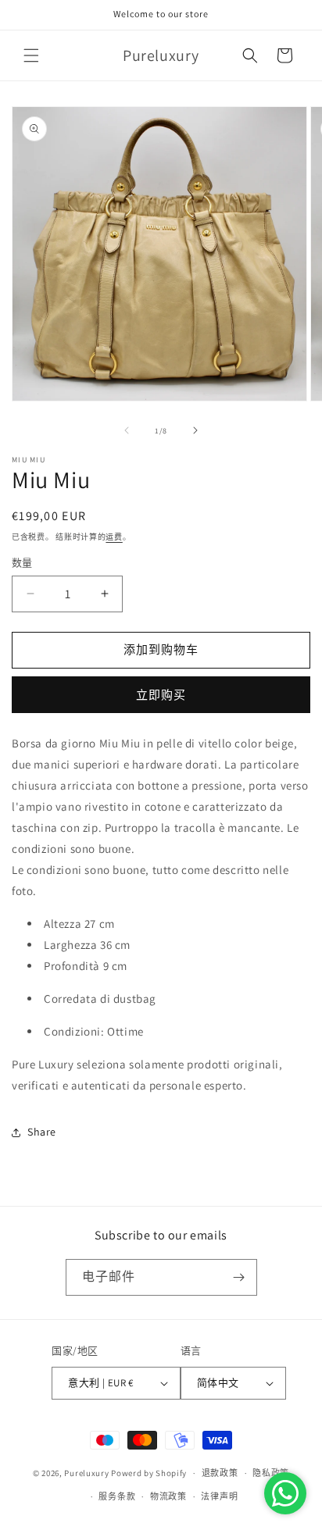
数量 (22, 562)
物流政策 (168, 1496)
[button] (31, 55)
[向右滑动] (195, 430)
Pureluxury (86, 1473)
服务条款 (116, 1496)
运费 (114, 537)
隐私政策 (270, 1473)
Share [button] (41, 1132)
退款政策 (220, 1473)
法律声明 (219, 1496)
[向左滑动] (126, 430)
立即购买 (161, 694)
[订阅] (239, 1277)
